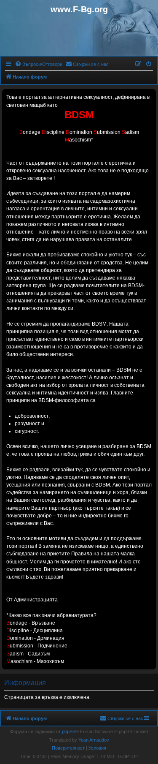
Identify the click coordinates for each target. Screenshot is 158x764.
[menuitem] (38, 64)
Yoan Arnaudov (93, 739)
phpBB (68, 731)
